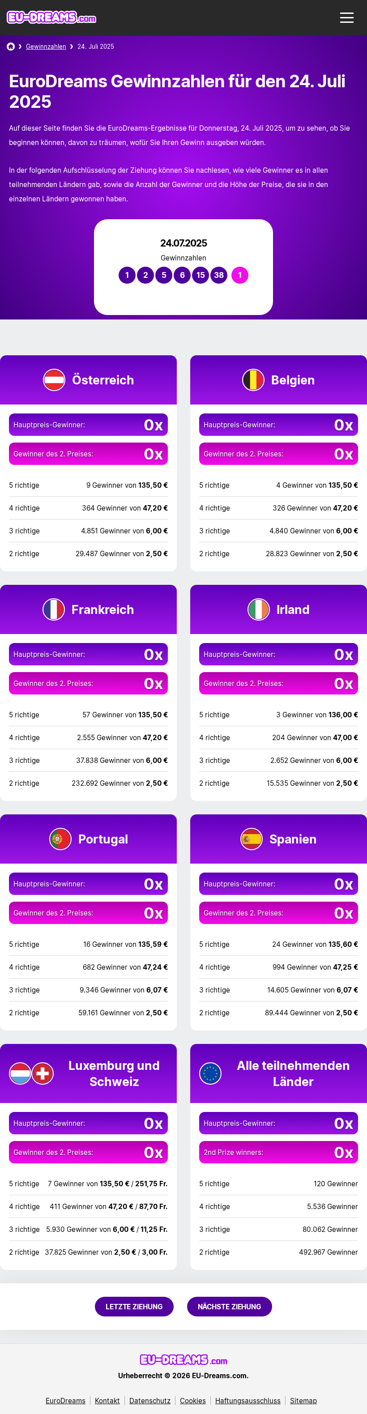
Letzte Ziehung (134, 1306)
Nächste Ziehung (230, 1306)
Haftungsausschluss (248, 1400)
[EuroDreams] (11, 47)
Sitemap (303, 1400)
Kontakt (107, 1400)
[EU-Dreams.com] (51, 21)
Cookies (193, 1400)
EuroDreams (65, 1400)
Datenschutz (150, 1400)
